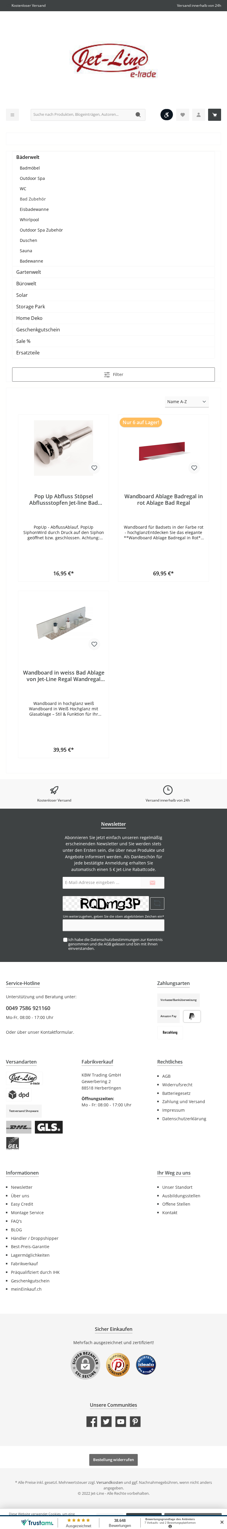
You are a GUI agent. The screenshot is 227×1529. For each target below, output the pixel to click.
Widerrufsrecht (177, 1084)
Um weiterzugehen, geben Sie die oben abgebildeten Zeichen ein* (113, 916)
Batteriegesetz (176, 1093)
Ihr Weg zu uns (174, 1173)
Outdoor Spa (32, 178)
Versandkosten (109, 1482)
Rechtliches (170, 1062)
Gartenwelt (28, 272)
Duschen (28, 240)
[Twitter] (106, 1421)
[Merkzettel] (182, 115)
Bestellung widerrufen (113, 1459)
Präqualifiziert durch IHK (35, 1272)
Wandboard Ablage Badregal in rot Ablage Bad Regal (163, 499)
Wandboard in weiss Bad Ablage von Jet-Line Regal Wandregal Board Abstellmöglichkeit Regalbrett (63, 675)
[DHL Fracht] (19, 1127)
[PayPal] (192, 1016)
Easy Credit (22, 1204)
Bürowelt (26, 283)
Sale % (23, 341)
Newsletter (22, 1187)
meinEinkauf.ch (26, 1289)
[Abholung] (24, 1078)
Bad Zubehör (33, 199)
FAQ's (16, 1221)
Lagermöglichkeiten (30, 1255)
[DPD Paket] (19, 1094)
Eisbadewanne (34, 209)
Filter (117, 374)
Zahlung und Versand (183, 1101)
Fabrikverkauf (24, 1263)
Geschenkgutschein (38, 329)
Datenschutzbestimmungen (115, 939)
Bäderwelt (27, 157)
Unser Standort (177, 1187)
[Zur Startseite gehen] (113, 61)
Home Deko (29, 318)
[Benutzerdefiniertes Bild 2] (146, 1367)
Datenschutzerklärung (184, 1118)
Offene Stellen (176, 1204)
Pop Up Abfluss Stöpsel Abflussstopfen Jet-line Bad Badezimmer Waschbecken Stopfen (63, 499)
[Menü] (12, 115)
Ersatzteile (28, 352)
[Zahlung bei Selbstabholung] (170, 1032)
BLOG (16, 1229)
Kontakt (169, 1212)
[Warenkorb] (214, 115)
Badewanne (31, 261)
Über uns (20, 1196)
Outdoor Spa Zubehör (41, 230)
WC (23, 188)
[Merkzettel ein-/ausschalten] (94, 468)
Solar (22, 295)
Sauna (26, 250)
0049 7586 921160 (28, 1008)
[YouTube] (120, 1421)
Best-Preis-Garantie (30, 1246)
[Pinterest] (135, 1421)
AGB (107, 944)
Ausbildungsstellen (181, 1196)
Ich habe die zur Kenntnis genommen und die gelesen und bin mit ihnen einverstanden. (115, 944)
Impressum (173, 1110)
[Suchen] (138, 115)
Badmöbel (30, 168)
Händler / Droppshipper (35, 1238)
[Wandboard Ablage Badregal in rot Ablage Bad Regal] (163, 448)
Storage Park (30, 306)
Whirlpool (29, 219)
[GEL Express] (12, 1143)
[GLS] (49, 1127)
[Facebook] (91, 1421)
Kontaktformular (56, 1032)
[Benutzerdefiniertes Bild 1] (118, 1368)
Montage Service (27, 1212)
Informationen (22, 1173)
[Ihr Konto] (198, 115)
